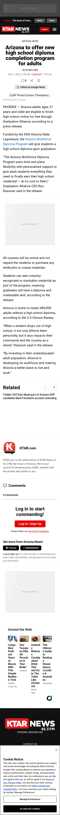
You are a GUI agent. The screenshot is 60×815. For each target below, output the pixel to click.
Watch (40, 20)
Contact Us (30, 744)
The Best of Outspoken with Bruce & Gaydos (22, 20)
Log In (45, 29)
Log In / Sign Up (30, 523)
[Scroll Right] (54, 387)
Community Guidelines (38, 531)
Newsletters (32, 548)
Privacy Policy (15, 782)
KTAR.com (28, 448)
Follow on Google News (32, 87)
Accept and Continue (30, 808)
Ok (56, 750)
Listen (51, 20)
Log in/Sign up (10, 554)
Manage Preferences (30, 799)
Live (7, 20)
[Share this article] (31, 80)
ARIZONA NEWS (30, 41)
